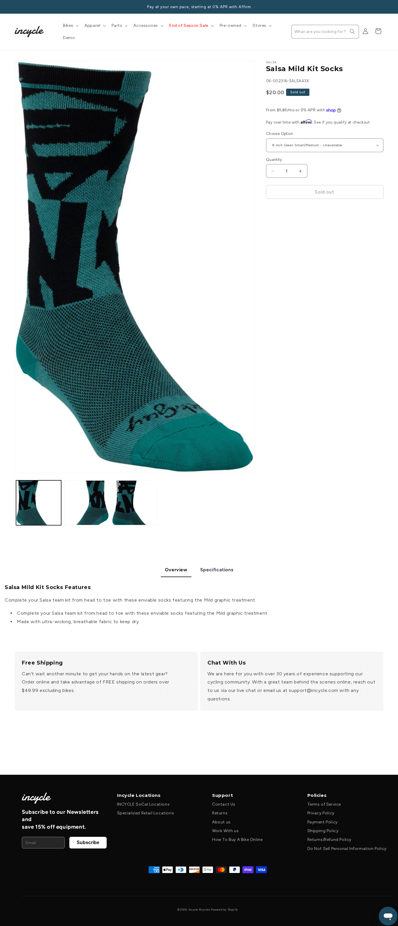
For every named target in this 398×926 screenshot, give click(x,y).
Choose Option (279, 133)
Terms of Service (324, 804)
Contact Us (223, 804)
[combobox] (325, 31)
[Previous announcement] (16, 6)
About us (221, 822)
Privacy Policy (320, 813)
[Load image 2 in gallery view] (86, 503)
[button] (70, 26)
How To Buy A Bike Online (237, 839)
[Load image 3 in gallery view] (134, 503)
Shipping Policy (323, 830)
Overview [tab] (176, 569)
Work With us (225, 830)
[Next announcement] (381, 6)
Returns (220, 813)
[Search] (352, 31)
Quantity (274, 159)
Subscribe (88, 842)
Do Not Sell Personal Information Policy (347, 848)
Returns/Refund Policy (329, 839)
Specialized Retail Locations (145, 813)
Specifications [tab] (216, 569)
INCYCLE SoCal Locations (143, 804)
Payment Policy (322, 822)
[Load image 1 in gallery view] (38, 503)
